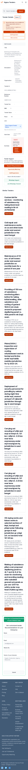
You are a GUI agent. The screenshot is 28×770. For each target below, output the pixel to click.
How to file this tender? (14, 176)
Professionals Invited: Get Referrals (19, 728)
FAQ (16, 689)
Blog (3, 695)
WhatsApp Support (14, 180)
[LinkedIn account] (10, 768)
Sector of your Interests (10, 655)
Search (21, 11)
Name (5, 633)
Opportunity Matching (14, 169)
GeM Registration (14, 34)
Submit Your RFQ (14, 31)
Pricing (4, 692)
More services (14, 37)
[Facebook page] (2, 768)
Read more (8, 213)
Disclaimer (5, 718)
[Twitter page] (6, 768)
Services (4, 689)
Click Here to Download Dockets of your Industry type (14, 619)
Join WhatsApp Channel (14, 183)
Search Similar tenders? (17, 150)
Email (5, 640)
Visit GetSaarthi (6, 748)
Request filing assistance (14, 166)
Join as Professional (8, 751)
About (4, 686)
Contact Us (18, 686)
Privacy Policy (6, 704)
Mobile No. (7, 647)
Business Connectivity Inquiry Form (19, 711)
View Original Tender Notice (11, 126)
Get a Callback (19, 692)
